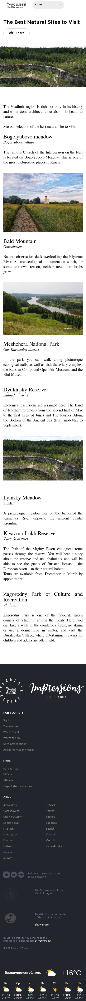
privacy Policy (43, 940)
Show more (42, 924)
